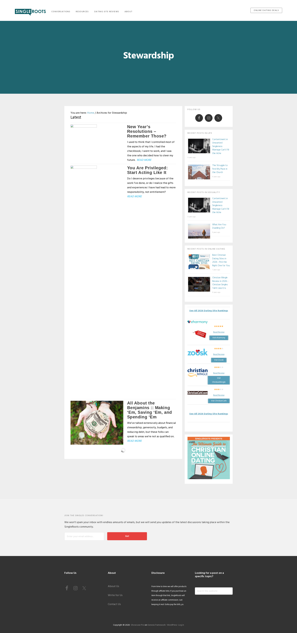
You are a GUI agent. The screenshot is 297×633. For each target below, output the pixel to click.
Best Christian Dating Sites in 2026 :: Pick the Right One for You (221, 260)
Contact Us (114, 604)
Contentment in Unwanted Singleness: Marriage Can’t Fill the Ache (220, 146)
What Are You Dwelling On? (219, 226)
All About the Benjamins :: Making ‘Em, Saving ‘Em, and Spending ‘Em (149, 410)
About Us (113, 586)
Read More (144, 160)
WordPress (172, 625)
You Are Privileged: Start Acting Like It (147, 170)
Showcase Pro (137, 625)
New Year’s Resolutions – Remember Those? (147, 131)
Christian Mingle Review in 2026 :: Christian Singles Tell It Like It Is (220, 283)
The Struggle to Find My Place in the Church (220, 169)
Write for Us (115, 595)
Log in (181, 625)
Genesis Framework (157, 625)
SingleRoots (30, 11)
